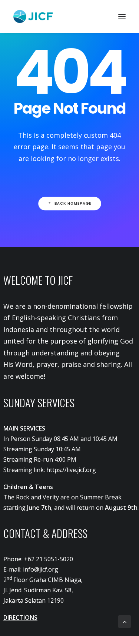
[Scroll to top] (124, 621)
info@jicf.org (40, 569)
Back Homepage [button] (72, 203)
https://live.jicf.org (71, 470)
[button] (122, 16)
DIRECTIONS (20, 617)
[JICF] (33, 16)
